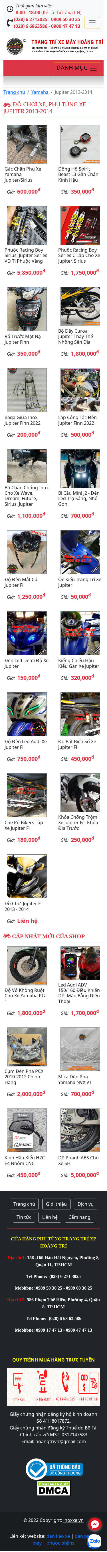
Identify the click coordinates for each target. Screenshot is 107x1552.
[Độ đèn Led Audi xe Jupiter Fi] (27, 714)
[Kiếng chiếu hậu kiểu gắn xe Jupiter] (80, 633)
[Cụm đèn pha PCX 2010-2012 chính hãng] (27, 1046)
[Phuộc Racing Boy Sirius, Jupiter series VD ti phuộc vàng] (27, 225)
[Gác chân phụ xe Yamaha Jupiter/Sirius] (27, 144)
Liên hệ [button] (50, 1217)
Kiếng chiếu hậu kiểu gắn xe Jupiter (78, 663)
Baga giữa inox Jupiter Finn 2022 (23, 420)
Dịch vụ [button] (86, 1204)
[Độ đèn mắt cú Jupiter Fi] (27, 552)
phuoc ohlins (60, 1543)
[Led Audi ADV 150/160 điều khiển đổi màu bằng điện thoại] (80, 963)
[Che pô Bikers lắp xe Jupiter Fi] (27, 795)
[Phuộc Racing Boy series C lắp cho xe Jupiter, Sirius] (80, 225)
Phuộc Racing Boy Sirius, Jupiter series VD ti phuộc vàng (26, 255)
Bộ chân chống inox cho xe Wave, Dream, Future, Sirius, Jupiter (27, 495)
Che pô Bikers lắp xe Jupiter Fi (24, 825)
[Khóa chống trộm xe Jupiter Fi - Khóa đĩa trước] (80, 792)
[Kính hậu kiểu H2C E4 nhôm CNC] (27, 1130)
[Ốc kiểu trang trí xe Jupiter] (80, 552)
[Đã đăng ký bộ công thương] (54, 1468)
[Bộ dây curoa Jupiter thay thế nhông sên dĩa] (80, 306)
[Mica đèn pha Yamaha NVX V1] (80, 1049)
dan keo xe (58, 1536)
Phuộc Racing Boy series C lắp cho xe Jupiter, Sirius (79, 255)
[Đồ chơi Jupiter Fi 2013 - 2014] (27, 876)
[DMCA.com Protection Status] (54, 1487)
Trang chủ (14, 92)
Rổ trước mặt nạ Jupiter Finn (23, 339)
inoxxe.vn (73, 1520)
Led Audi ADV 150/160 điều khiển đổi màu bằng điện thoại (79, 993)
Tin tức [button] (24, 1217)
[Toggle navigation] (92, 22)
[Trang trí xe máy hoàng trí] (53, 45)
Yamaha (40, 92)
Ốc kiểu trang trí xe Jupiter (79, 582)
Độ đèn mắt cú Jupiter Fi (21, 582)
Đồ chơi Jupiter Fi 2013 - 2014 (23, 906)
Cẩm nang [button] (79, 1217)
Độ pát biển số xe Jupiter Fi (77, 744)
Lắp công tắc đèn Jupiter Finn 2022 (77, 420)
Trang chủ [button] (24, 1204)
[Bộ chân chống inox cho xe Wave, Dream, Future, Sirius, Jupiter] (27, 466)
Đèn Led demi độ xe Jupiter (27, 663)
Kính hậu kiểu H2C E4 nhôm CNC (25, 1160)
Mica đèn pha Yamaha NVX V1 (75, 1079)
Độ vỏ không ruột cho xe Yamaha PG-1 (26, 995)
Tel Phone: (37, 1276)
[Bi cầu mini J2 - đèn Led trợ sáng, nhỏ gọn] (80, 468)
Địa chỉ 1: (16, 1257)
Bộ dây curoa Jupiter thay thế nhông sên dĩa (75, 336)
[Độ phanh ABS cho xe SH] (80, 1130)
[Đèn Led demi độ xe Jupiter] (27, 633)
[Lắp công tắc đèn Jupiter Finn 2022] (80, 390)
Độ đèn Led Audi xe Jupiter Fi (26, 744)
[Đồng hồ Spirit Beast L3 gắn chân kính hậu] (80, 144)
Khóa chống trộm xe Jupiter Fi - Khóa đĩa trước (78, 822)
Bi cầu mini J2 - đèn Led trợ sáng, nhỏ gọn (79, 498)
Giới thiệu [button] (56, 1204)
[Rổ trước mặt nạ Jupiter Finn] (27, 309)
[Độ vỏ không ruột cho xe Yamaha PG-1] (27, 965)
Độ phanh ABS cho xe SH (78, 1160)
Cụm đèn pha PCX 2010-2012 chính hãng (24, 1076)
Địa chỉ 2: (16, 1299)
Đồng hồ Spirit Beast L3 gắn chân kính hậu (78, 174)
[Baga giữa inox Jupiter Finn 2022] (27, 390)
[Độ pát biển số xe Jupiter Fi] (80, 714)
